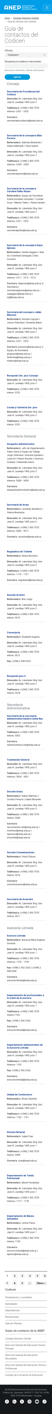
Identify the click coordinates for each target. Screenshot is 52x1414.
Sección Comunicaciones (21, 852)
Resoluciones (12, 1317)
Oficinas (9, 50)
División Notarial (16, 1132)
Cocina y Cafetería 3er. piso (22, 407)
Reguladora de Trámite (19, 551)
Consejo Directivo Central (26, 18)
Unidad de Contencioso (19, 1094)
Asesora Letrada (16, 935)
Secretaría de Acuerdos (20, 899)
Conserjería (13, 632)
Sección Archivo (16, 595)
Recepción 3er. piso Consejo (22, 375)
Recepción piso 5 (16, 676)
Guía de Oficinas (13, 1323)
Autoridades (11, 1304)
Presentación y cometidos (18, 1297)
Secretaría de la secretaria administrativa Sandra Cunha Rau (25, 717)
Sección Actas (15, 791)
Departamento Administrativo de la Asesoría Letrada (25, 1046)
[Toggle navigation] (47, 7)
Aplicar (17, 77)
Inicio (7, 18)
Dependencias (12, 1310)
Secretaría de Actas (18, 504)
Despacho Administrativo (21, 444)
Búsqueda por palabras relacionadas (23, 61)
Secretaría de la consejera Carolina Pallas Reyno (21, 190)
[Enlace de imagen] (21, 7)
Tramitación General (18, 759)
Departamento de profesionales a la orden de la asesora (25, 996)
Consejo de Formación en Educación (24, 1375)
